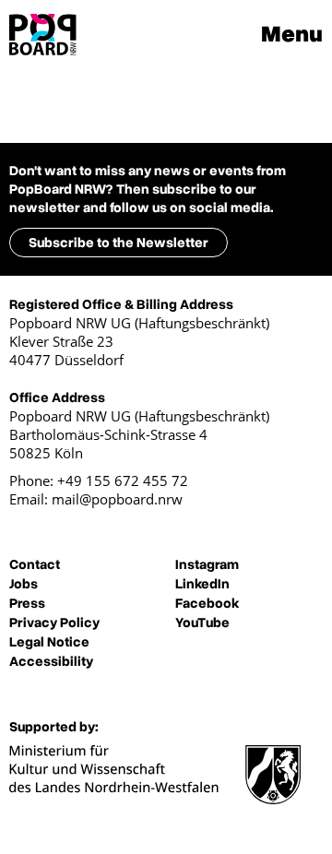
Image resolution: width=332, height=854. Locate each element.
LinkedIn (202, 584)
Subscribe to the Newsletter (118, 242)
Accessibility (51, 661)
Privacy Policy (54, 622)
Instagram (207, 564)
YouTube (202, 622)
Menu (292, 34)
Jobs (23, 584)
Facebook (207, 603)
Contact (34, 564)
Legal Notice (49, 642)
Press (27, 603)
